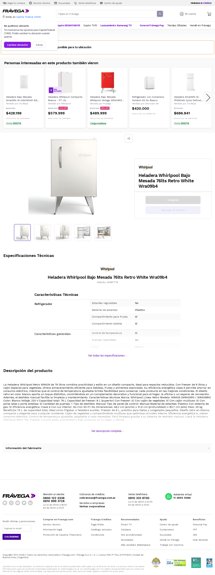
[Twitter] (24, 503)
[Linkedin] (30, 503)
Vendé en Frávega (169, 539)
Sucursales (165, 534)
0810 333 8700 (138, 498)
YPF (195, 529)
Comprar (172, 199)
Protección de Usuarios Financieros (62, 534)
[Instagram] (11, 503)
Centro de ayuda (169, 524)
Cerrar (39, 44)
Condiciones (97, 534)
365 (195, 534)
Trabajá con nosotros (171, 544)
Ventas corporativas (92, 506)
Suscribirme (11, 537)
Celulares (126, 529)
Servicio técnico (51, 524)
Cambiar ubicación (17, 44)
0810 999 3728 (53, 501)
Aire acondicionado (131, 534)
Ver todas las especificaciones (106, 355)
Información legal (52, 529)
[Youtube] (17, 503)
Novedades (127, 539)
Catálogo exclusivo (101, 529)
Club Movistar (200, 539)
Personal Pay (200, 524)
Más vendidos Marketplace (135, 544)
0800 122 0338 (53, 498)
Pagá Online (97, 524)
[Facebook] (5, 503)
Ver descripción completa (106, 431)
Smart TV (126, 524)
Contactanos (167, 529)
